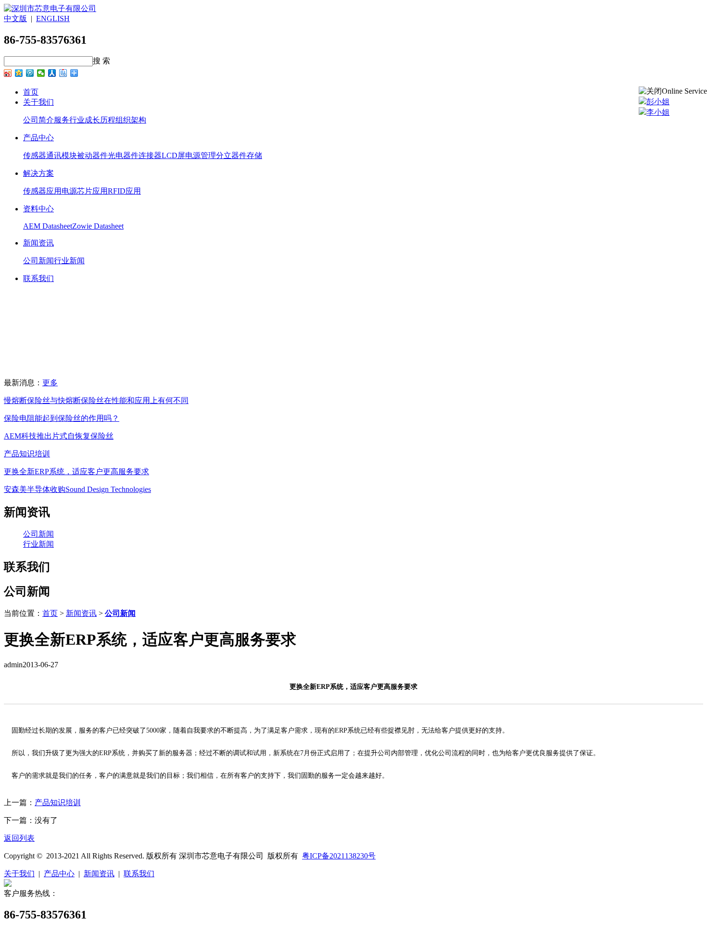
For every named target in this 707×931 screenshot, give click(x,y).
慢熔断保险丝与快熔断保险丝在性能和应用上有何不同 (96, 400)
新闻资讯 (38, 243)
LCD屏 (173, 155)
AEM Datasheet (47, 226)
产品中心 (38, 138)
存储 (254, 155)
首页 (30, 92)
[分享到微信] (41, 73)
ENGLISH (53, 18)
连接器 (150, 155)
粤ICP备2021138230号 (339, 856)
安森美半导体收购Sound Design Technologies (77, 489)
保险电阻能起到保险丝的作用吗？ (61, 418)
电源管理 (200, 155)
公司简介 (38, 120)
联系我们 (38, 278)
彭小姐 (657, 102)
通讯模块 (61, 155)
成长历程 (100, 120)
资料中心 (38, 209)
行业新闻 (69, 261)
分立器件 (231, 155)
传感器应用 (42, 191)
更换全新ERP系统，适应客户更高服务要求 (76, 471)
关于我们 (38, 102)
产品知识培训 (27, 454)
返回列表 (19, 838)
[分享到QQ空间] (19, 73)
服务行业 (69, 120)
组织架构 (130, 120)
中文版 (15, 18)
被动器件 (92, 155)
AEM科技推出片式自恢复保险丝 (59, 436)
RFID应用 (124, 191)
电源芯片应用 (85, 191)
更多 (50, 383)
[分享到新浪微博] (8, 73)
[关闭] (650, 91)
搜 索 (101, 61)
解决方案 (38, 173)
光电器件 (123, 155)
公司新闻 (38, 261)
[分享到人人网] (52, 73)
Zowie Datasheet (98, 226)
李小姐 (657, 112)
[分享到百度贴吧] (63, 73)
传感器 (34, 155)
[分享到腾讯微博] (30, 73)
